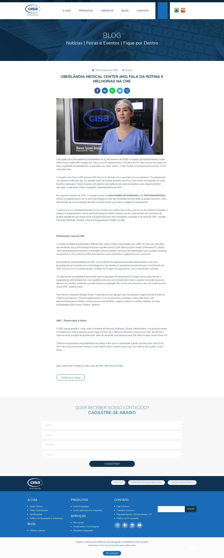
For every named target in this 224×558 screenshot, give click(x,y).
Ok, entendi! (112, 553)
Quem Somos (36, 506)
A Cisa (67, 10)
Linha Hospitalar (81, 506)
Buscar (190, 509)
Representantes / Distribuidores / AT (134, 514)
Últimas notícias (37, 530)
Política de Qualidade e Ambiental (46, 518)
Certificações (36, 514)
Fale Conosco (123, 506)
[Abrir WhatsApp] (216, 550)
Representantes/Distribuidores (146, 482)
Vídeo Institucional (39, 510)
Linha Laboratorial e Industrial (87, 510)
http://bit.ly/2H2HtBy (113, 365)
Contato (143, 10)
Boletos (118, 482)
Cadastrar (112, 464)
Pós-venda (78, 522)
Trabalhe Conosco (125, 510)
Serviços (107, 10)
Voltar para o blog (70, 377)
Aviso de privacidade (109, 545)
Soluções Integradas (83, 530)
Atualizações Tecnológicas (86, 526)
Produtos (86, 10)
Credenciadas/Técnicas (182, 482)
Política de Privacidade (127, 518)
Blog (125, 10)
